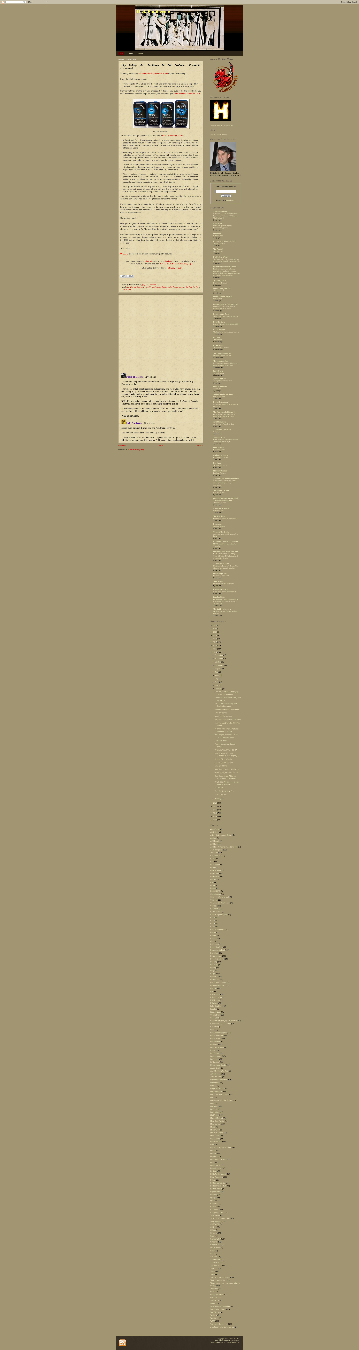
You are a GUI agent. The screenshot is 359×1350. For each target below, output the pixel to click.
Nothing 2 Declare (220, 589)
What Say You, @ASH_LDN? (226, 750)
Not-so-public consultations (220, 1148)
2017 (215, 642)
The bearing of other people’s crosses (226, 332)
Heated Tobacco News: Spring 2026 (225, 324)
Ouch (212, 1162)
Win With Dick (215, 1312)
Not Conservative (219, 396)
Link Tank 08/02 (221, 766)
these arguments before (173, 135)
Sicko (212, 1236)
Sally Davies (215, 1215)
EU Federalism (216, 997)
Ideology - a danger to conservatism (225, 518)
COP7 (212, 921)
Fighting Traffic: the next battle (223, 583)
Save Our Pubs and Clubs (220, 1218)
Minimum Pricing (216, 1133)
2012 (215, 806)
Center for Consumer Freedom (225, 542)
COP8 (212, 924)
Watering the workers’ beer (222, 355)
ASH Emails (214, 841)
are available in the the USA (187, 93)
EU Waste (214, 1003)
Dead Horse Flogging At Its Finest (227, 710)
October (218, 662)
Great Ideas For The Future (220, 1024)
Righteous (214, 1209)
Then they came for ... (218, 1280)
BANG (212, 859)
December (219, 655)
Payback (213, 1171)
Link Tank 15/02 (221, 741)
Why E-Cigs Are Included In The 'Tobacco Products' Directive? (160, 66)
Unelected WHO (216, 1295)
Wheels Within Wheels (223, 759)
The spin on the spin (220, 465)
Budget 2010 (215, 891)
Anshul (236, 1342)
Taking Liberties (219, 379)
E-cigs (145, 287)
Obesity (213, 1153)
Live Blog (214, 1109)
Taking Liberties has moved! (222, 381)
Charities (213, 900)
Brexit (212, 885)
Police (212, 1180)
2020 (215, 632)
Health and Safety (217, 1036)
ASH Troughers (216, 850)
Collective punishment (218, 915)
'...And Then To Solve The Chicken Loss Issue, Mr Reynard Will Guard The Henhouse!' (225, 216)
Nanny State (215, 1139)
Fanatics (213, 1009)
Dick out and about (217, 950)
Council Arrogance (217, 929)
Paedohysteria (215, 1168)
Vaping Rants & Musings (223, 394)
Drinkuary (214, 965)
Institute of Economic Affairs (224, 267)
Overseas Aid (215, 1165)
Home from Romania (220, 283)
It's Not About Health (159, 287)
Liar (211, 1097)
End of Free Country (218, 983)
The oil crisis (217, 340)
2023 (215, 625)
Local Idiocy (214, 1112)
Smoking (213, 1242)
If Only (212, 1050)
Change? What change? (219, 897)
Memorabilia (215, 1130)
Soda (212, 1254)
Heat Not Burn (219, 322)
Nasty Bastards (216, 1142)
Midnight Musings (220, 471)
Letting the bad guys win (176, 287)
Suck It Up (214, 1268)
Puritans (213, 1195)
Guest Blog (214, 1027)
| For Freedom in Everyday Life (225, 304)
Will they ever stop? (217, 1309)
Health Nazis (215, 1039)
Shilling (124, 289)
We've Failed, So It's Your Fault (226, 773)
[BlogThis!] (124, 276)
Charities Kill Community (219, 903)
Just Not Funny (216, 1077)
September (219, 665)
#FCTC (163, 264)
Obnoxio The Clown (221, 532)
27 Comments (151, 284)
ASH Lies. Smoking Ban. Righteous (223, 847)
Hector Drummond (220, 402)
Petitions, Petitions (219, 473)
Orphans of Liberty (220, 455)
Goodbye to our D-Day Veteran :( (224, 591)
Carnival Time (218, 236)
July (216, 672)
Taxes (212, 1274)
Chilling (213, 906)
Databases (214, 944)
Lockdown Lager (219, 449)
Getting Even (215, 1015)
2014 (215, 652)
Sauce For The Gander (223, 716)
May (216, 679)
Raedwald (217, 463)
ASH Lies (214, 844)
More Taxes (214, 1136)
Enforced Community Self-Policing (228, 720)
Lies (212, 1103)
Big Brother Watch (220, 257)
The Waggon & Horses (221, 347)
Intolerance (214, 1059)
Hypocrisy (214, 1044)
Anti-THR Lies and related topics (226, 479)
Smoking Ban (215, 1245)
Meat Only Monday (217, 1121)
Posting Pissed (216, 1189)
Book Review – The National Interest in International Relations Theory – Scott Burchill (225, 601)
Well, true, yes (218, 251)
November (219, 659)
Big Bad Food (215, 871)
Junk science (215, 1074)
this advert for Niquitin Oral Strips (153, 73)
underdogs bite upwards (223, 296)
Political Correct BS (217, 1183)
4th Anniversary (218, 373)
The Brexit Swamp (219, 503)
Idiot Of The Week (217, 1047)
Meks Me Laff (215, 1124)
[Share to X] (127, 276)
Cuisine (213, 935)
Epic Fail (213, 988)
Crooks (213, 932)
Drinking (213, 962)
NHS (212, 1145)
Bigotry (213, 879)
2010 (215, 813)
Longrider (217, 234)
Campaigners (215, 894)
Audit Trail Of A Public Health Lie (227, 769)
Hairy (212, 1030)
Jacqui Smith (215, 1068)
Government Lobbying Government (223, 1021)
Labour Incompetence (218, 1080)
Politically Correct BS (218, 1186)
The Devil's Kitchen (221, 491)
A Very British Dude (221, 564)
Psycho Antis (215, 1192)
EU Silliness (215, 1000)
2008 (215, 820)
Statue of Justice (219, 243)
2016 (215, 646)
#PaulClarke (215, 829)
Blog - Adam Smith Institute (224, 241)
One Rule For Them (192, 287)
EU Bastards (215, 994)
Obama (213, 1151)
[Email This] (121, 276)
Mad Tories (214, 1115)
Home (121, 53)
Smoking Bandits (219, 526)
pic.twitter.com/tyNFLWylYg (179, 264)
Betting (213, 868)
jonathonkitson (219, 597)
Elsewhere (214, 980)
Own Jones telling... (220, 493)
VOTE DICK (214, 1300)
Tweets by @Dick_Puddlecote (221, 125)
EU (150, 287)
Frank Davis (218, 371)
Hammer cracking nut (218, 1033)
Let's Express (218, 447)
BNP (212, 882)
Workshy (213, 1315)
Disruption (214, 953)
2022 (215, 629)
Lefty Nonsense (216, 1092)
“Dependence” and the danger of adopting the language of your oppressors (224, 483)
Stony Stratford (216, 1263)
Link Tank (214, 1106)
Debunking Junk (216, 947)
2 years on (217, 389)
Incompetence (215, 1056)
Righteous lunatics (217, 1212)
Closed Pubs (218, 345)
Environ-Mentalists (217, 985)
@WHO (148, 261)
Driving (213, 968)
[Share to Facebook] (129, 276)
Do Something (215, 956)
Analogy (213, 838)
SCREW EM (215, 1224)
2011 (215, 810)
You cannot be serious (218, 1324)
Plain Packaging (216, 1177)
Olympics (213, 1156)
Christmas (214, 909)
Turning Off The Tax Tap (224, 763)
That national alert (219, 291)
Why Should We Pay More (220, 1306)
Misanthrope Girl (219, 574)
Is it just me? (215, 1062)
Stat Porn (213, 1257)
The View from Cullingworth (224, 412)
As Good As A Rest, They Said (223, 424)
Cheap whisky (218, 298)
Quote (212, 1201)
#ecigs (168, 261)
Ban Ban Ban (215, 856)
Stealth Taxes (215, 1260)
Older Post (199, 445)
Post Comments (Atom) (136, 450)
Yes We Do (219, 788)
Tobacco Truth (219, 437)
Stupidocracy (215, 1265)
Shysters (213, 1233)
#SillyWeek (214, 832)
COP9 (212, 927)
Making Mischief (216, 1118)
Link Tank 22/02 (221, 713)
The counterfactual (220, 361)
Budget (213, 888)
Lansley (213, 1086)
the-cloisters (235, 1340)
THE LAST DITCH (220, 281)
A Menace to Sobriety (221, 509)
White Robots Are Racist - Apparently (225, 316)
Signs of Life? (215, 1239)
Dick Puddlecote (153, 11)
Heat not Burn (215, 1041)
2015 (215, 649)
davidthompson (219, 422)
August (218, 669)
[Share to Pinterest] (132, 276)
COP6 (212, 918)
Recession (214, 1204)
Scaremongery (216, 1221)
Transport (214, 1289)
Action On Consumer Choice (221, 835)
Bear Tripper (215, 865)
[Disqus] (160, 333)
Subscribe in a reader (218, 134)
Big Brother (214, 873)
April (217, 682)
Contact (141, 53)
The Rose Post (219, 516)
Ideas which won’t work (221, 576)
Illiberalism (214, 1053)
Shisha (213, 1230)
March (217, 686)
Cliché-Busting (216, 912)
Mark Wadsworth (220, 387)
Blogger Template (226, 1342)
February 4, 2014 (174, 268)
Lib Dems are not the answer (221, 1100)
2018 (215, 639)
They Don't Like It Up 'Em (224, 791)
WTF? (212, 1321)
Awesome (214, 853)
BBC (212, 862)
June (217, 675)
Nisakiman (217, 524)
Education (214, 977)
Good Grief (214, 1018)
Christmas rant (218, 510)
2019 (215, 635)
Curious (139, 287)
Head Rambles (219, 330)
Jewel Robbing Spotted (219, 1071)
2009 (215, 816)
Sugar (212, 1271)
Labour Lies (214, 1083)
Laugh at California (217, 1089)
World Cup (214, 1318)
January (218, 799)
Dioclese (216, 338)
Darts (212, 941)
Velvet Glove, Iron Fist (222, 289)
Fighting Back (215, 1012)
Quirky (212, 1198)
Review (213, 1207)
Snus (129, 289)
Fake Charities (215, 1006)
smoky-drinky (215, 1248)
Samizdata (217, 224)
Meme (212, 1127)
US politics (214, 1297)
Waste (212, 1303)
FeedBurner (230, 200)
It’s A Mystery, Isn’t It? (220, 457)
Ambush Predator (220, 212)
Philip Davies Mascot (218, 1174)
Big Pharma (131, 287)
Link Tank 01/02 (221, 795)
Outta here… (217, 432)
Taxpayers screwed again (220, 1277)
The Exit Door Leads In (222, 609)
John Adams (218, 582)
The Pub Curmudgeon (222, 353)
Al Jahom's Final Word (222, 430)
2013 (215, 803)
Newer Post (122, 445)
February (218, 689)
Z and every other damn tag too (222, 1327)
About (131, 53)
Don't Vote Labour (217, 959)
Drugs (212, 971)
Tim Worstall (218, 249)
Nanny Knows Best (221, 314)
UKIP (212, 1292)
